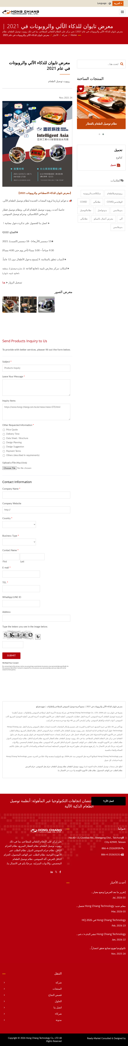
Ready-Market (94, 1038)
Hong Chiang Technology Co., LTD (42, 1038)
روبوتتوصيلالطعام (115, 193)
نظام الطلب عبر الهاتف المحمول (109, 770)
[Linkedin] (52, 872)
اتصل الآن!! (108, 801)
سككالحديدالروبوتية (92, 193)
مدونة (59, 1020)
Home (74, 35)
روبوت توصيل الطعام (75, 766)
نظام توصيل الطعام (58, 766)
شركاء (58, 1014)
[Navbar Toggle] (122, 12)
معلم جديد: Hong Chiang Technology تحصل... (101, 906)
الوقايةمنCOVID (115, 202)
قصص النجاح (55, 995)
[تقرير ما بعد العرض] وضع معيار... (108, 892)
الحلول (58, 1001)
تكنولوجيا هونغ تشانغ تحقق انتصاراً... (108, 948)
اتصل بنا (58, 1007)
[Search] (122, 64)
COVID (83, 202)
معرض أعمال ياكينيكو (103, 219)
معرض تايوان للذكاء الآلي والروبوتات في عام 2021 (26, 35)
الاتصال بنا (62, 770)
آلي (121, 219)
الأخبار (55, 35)
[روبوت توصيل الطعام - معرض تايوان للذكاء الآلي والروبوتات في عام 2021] (10, 304)
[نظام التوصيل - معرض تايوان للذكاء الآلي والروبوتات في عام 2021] (28, 304)
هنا (3, 282)
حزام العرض (30, 766)
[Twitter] (56, 872)
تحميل (113, 164)
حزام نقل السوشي (43, 766)
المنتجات (57, 989)
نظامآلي (97, 202)
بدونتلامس (118, 210)
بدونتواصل (102, 210)
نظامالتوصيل (85, 210)
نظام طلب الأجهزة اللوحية (86, 770)
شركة (64, 35)
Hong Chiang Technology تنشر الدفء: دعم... (101, 934)
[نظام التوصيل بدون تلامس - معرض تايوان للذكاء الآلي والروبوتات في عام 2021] (46, 304)
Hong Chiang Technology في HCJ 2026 (104, 920)
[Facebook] (60, 872)
